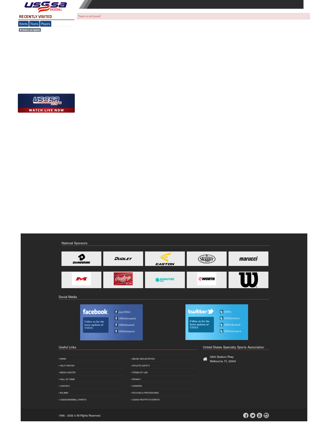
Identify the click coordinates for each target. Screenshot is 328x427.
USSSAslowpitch (127, 318)
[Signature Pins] (165, 279)
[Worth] (207, 278)
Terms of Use (140, 372)
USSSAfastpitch (126, 331)
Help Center (66, 365)
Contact (64, 385)
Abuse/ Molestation (143, 358)
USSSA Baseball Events (72, 399)
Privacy (136, 379)
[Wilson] (248, 279)
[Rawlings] (123, 278)
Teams (34, 24)
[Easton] (165, 258)
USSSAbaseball (126, 324)
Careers (137, 385)
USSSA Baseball (232, 324)
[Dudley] (123, 258)
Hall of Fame (67, 379)
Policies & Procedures (145, 392)
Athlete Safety (141, 365)
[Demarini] (81, 258)
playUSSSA (124, 312)
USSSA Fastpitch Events (146, 399)
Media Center (67, 372)
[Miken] (81, 278)
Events (23, 24)
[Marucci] (248, 258)
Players (45, 24)
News (62, 358)
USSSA (227, 311)
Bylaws (63, 392)
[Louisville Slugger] (207, 258)
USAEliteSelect (232, 318)
